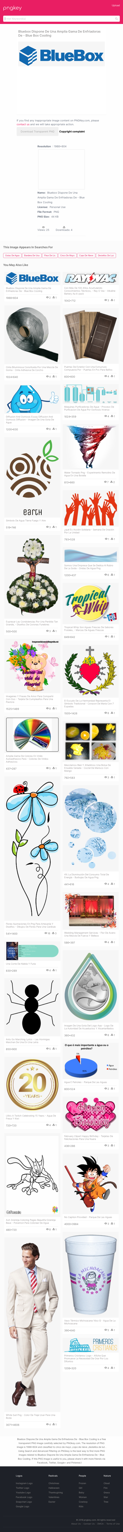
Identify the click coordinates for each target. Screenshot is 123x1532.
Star (106, 1497)
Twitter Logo (22, 1487)
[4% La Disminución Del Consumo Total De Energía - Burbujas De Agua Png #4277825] (91, 828)
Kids (81, 1506)
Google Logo (22, 1506)
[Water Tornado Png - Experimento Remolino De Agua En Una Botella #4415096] (91, 447)
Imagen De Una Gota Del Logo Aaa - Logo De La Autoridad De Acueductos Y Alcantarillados (89, 1027)
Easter (52, 1501)
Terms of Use (113, 1523)
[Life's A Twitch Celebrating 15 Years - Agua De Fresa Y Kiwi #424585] (32, 1085)
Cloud (107, 1483)
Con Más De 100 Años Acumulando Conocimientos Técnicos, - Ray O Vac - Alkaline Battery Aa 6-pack (89, 291)
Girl (80, 1487)
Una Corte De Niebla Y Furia (21, 963)
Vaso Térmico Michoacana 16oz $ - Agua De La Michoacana (89, 1322)
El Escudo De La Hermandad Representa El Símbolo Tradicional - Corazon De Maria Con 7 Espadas (89, 703)
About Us (76, 1523)
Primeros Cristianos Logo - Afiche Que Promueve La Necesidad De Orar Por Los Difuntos (86, 1358)
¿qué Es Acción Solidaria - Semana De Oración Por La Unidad (89, 531)
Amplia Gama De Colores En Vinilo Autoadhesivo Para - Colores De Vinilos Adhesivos (27, 759)
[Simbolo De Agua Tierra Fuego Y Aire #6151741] (32, 477)
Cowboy (83, 1501)
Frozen (82, 1483)
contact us (23, 124)
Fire (105, 1487)
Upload (116, 5)
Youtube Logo (23, 1492)
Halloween (54, 1487)
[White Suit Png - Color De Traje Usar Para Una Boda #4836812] (32, 1324)
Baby (81, 1492)
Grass (107, 1492)
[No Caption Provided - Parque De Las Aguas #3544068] (91, 1184)
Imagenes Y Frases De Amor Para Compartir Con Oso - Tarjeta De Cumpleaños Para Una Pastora (29, 699)
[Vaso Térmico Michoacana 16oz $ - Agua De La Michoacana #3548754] (91, 1274)
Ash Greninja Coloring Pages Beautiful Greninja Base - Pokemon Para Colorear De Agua (31, 1221)
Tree (106, 1501)
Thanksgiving (56, 1492)
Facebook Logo (24, 1497)
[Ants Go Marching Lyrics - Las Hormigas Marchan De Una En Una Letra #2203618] (32, 1007)
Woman (83, 1497)
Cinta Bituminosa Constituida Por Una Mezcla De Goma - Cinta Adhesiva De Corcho (32, 368)
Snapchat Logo (24, 1501)
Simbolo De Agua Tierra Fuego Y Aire (26, 520)
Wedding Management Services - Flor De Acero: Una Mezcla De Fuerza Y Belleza (90, 934)
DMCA (100, 1523)
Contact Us (89, 1523)
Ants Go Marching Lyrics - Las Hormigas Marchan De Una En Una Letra (28, 1041)
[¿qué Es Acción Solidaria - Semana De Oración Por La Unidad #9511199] (91, 508)
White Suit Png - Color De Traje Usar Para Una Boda (30, 1416)
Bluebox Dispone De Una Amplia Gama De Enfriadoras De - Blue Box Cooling (28, 289)
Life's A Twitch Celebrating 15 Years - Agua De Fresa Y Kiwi (31, 1117)
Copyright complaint (72, 131)
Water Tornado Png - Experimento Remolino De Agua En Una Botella (89, 474)
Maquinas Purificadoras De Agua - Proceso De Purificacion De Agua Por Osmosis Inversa (89, 408)
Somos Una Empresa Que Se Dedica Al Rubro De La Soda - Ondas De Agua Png (88, 567)
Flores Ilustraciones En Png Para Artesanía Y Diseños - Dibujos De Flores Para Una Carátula (31, 925)
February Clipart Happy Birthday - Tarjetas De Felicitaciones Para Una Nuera (88, 1137)
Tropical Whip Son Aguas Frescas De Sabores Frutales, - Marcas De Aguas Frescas (89, 628)
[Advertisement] (46, 90)
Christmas (54, 1483)
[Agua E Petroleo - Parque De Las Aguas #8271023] (91, 1061)
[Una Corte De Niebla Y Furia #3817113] (32, 951)
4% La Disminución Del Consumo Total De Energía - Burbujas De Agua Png (86, 876)
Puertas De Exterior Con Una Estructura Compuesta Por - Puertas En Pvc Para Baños (88, 368)
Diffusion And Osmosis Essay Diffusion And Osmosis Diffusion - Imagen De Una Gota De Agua (30, 419)
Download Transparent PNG (37, 131)
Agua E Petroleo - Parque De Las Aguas (85, 1082)
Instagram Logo (24, 1483)
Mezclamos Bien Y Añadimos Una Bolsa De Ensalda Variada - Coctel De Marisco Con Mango (87, 768)
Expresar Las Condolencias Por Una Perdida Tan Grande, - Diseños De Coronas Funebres (32, 623)
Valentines (54, 1497)
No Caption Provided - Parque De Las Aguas (88, 1217)
